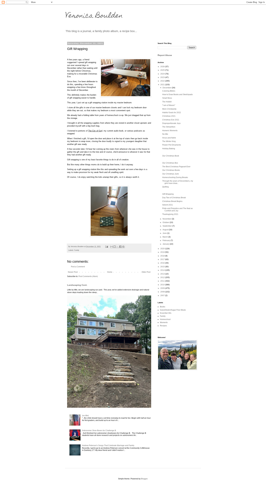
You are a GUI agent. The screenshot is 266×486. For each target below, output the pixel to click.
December (167, 88)
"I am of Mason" (168, 105)
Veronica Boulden (94, 16)
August (166, 230)
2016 (162, 263)
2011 (162, 281)
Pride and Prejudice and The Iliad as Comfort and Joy (177, 209)
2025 (162, 70)
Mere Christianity (169, 109)
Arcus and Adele (169, 138)
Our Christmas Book (170, 156)
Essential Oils (165, 313)
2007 (162, 295)
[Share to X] (117, 246)
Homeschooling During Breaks (175, 177)
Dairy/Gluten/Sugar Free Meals (173, 310)
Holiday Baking (168, 149)
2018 (162, 256)
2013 (162, 274)
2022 (162, 81)
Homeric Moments (169, 130)
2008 (162, 292)
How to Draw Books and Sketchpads (177, 94)
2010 (162, 285)
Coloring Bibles (168, 91)
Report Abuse (165, 55)
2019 (162, 252)
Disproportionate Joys (171, 123)
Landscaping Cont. (77, 285)
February (167, 240)
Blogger (144, 479)
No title (165, 134)
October (166, 222)
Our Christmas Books (171, 170)
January (166, 244)
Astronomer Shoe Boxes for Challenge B (99, 430)
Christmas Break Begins (172, 201)
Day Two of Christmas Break (174, 198)
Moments (164, 322)
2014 (162, 270)
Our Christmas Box (170, 163)
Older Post (146, 272)
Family (76, 250)
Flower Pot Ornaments (171, 145)
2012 (162, 277)
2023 (162, 77)
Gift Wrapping (168, 194)
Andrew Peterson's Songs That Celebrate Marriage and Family (108, 445)
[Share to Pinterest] (123, 246)
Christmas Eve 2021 (170, 120)
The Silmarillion (168, 127)
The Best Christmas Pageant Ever (176, 167)
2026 (162, 67)
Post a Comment (78, 267)
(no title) (85, 415)
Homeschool (165, 319)
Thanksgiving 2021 (170, 214)
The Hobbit (166, 102)
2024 (162, 74)
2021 (162, 85)
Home (109, 272)
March (165, 237)
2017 (162, 259)
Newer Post (73, 272)
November (167, 219)
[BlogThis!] (114, 246)
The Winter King (169, 141)
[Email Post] (107, 246)
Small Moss (167, 98)
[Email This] (111, 246)
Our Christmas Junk (170, 174)
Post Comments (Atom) (88, 276)
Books (162, 307)
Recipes (163, 326)
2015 (162, 267)
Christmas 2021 (168, 116)
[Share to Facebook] (120, 246)
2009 (162, 288)
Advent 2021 (167, 205)
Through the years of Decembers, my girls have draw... (177, 182)
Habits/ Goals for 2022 (171, 112)
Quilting (165, 187)
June (165, 233)
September (167, 226)
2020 (162, 249)
